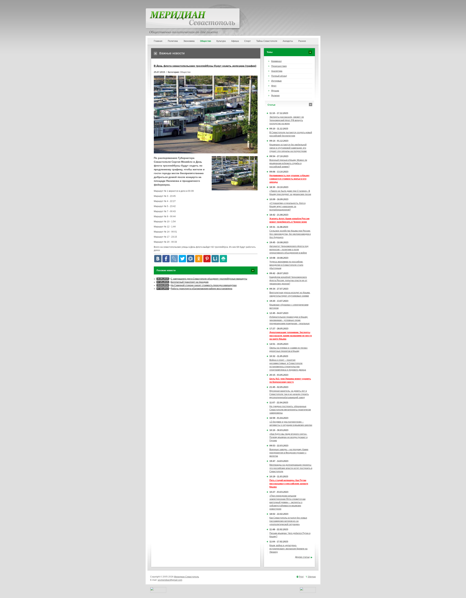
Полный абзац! (279, 76)
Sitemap (312, 576)
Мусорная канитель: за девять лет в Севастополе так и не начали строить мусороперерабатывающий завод (289, 394)
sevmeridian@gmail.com (170, 580)
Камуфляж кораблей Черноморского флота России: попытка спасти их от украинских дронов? (288, 280)
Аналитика (276, 71)
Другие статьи (302, 557)
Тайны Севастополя (266, 41)
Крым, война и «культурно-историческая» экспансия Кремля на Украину (288, 548)
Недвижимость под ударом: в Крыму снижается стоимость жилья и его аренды (289, 178)
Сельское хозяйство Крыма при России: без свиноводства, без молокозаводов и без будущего (290, 234)
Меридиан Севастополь (186, 576)
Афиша (235, 41)
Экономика (189, 41)
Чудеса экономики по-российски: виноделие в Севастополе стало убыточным (286, 265)
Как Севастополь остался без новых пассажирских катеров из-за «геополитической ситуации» (288, 521)
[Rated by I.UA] (158, 592)
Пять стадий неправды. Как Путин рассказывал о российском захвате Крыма (288, 483)
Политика (173, 41)
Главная (158, 41)
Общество (205, 41)
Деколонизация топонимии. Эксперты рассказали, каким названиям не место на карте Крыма (290, 335)
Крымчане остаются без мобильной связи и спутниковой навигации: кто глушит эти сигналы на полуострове (288, 147)
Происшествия (279, 66)
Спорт (247, 41)
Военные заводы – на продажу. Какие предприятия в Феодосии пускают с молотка (288, 452)
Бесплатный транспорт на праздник (189, 282)
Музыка (275, 90)
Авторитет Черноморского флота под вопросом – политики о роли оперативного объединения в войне (288, 249)
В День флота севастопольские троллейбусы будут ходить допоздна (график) (205, 65)
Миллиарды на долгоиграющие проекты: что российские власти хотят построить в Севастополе (290, 468)
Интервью (276, 81)
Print (301, 576)
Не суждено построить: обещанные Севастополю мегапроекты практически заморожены (290, 409)
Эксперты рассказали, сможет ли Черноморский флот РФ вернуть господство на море (286, 120)
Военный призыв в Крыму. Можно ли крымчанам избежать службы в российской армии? (288, 163)
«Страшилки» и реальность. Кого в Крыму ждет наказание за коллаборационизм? (287, 206)
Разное (302, 41)
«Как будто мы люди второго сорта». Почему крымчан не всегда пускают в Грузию (288, 437)
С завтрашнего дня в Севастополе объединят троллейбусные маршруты (209, 279)
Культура (221, 41)
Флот (274, 86)
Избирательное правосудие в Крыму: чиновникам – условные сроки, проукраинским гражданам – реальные (289, 320)
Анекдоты (288, 41)
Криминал (276, 61)
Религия (275, 95)
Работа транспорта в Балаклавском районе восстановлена (201, 288)
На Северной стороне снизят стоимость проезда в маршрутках (204, 285)
